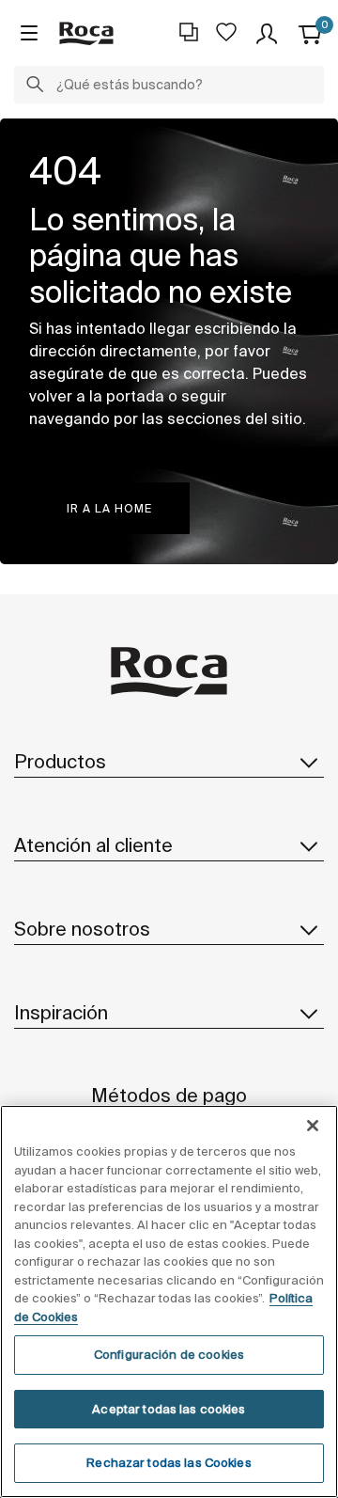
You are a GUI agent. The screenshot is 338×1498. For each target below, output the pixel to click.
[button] (34, 86)
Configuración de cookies (169, 1355)
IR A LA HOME (109, 508)
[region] (169, 1301)
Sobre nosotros (82, 928)
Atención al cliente (93, 845)
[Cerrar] (312, 1125)
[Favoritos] (226, 32)
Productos (60, 761)
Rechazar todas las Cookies (168, 1463)
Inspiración (61, 1012)
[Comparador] (188, 32)
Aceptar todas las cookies (168, 1409)
